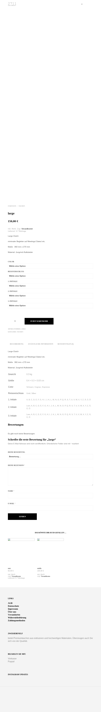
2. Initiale (12, 291)
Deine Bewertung (16, 452)
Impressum (13, 609)
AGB (10, 603)
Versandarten (14, 615)
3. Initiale (12, 301)
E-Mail (12, 503)
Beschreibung (17, 344)
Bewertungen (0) (66, 344)
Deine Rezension (16, 465)
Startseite (12, 206)
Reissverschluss (16, 271)
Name (11, 491)
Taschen (22, 206)
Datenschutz (13, 606)
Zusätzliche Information (40, 344)
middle (39, 568)
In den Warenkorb (39, 321)
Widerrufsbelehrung (17, 617)
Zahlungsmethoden (16, 620)
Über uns (12, 612)
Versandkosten (27, 229)
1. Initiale (12, 281)
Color (11, 262)
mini (9, 568)
